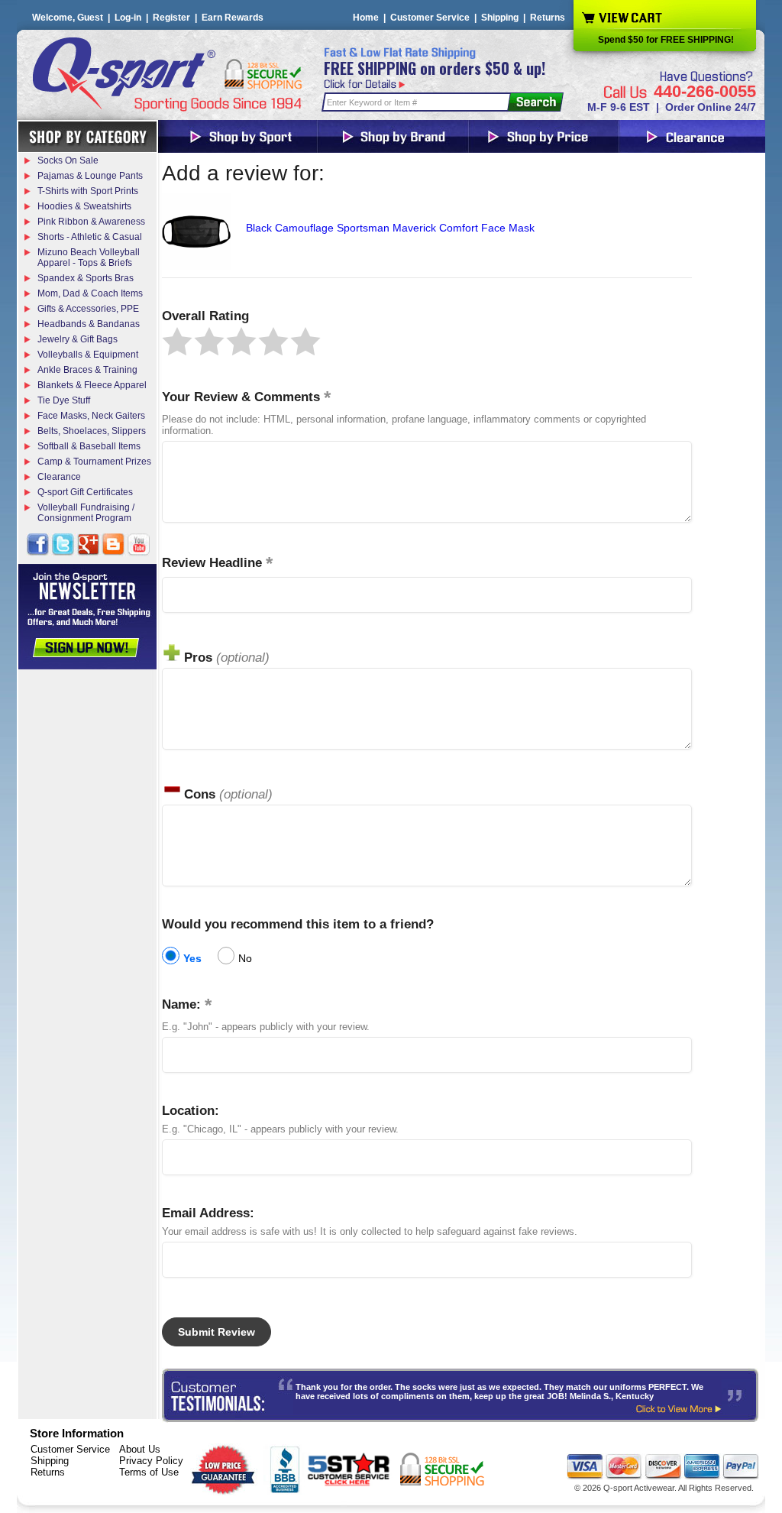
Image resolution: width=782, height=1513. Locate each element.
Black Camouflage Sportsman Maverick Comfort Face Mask (390, 228)
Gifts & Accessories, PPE (88, 308)
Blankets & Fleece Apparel (92, 385)
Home (366, 17)
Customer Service (430, 17)
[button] (177, 341)
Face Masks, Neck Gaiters (91, 415)
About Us (139, 1449)
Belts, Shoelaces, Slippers (91, 431)
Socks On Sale (68, 160)
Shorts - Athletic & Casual (89, 237)
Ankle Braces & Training (87, 369)
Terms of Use (149, 1472)
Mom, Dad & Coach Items (90, 293)
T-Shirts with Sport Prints (87, 191)
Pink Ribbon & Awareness (91, 221)
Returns (547, 17)
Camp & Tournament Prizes (94, 461)
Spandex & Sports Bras (85, 278)
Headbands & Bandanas (88, 324)
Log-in (128, 17)
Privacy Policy (151, 1460)
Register (171, 17)
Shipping (500, 17)
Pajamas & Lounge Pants (90, 175)
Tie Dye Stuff (63, 400)
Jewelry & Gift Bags (77, 339)
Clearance (59, 476)
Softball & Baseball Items (89, 446)
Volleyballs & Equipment (87, 354)
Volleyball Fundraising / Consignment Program (85, 512)
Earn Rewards (232, 17)
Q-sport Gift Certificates (85, 492)
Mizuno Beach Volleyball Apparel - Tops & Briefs (88, 257)
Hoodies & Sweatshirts (84, 206)
